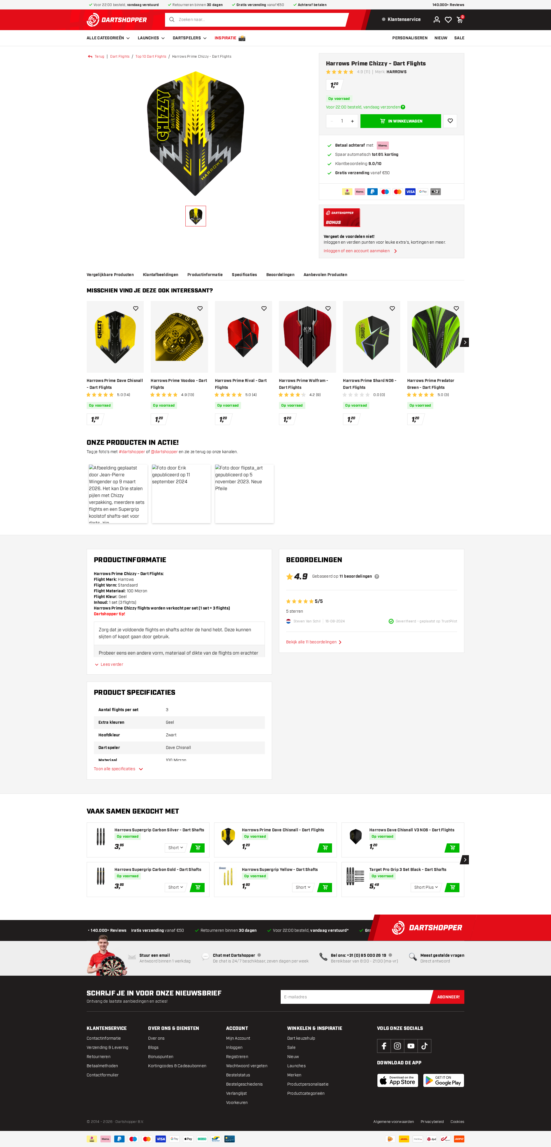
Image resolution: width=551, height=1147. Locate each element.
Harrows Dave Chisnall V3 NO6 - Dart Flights (411, 830)
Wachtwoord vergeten (246, 1065)
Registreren (237, 1056)
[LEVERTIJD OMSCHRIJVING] (403, 107)
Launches (148, 38)
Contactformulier (103, 1075)
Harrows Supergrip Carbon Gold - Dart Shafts (158, 869)
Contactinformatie (104, 1038)
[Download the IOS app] (397, 1080)
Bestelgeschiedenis (244, 1084)
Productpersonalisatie (308, 1084)
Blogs (153, 1047)
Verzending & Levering (107, 1047)
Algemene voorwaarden (393, 1121)
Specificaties (244, 274)
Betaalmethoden (102, 1065)
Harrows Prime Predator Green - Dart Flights (431, 384)
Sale (291, 1047)
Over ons (156, 1038)
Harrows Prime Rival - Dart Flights (241, 384)
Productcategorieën (306, 1093)
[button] (118, 494)
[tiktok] (424, 1046)
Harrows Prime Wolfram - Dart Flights (303, 384)
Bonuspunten (160, 1056)
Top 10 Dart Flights (150, 57)
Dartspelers (187, 38)
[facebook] (384, 1046)
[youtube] (411, 1046)
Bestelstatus (238, 1075)
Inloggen (234, 1047)
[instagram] (397, 1046)
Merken (294, 1075)
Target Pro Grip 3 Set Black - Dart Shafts (407, 869)
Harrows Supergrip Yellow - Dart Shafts (280, 869)
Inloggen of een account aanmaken (357, 251)
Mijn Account (238, 1038)
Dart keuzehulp (301, 1038)
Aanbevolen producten (325, 274)
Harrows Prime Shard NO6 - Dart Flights (369, 384)
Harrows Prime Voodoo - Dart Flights (179, 384)
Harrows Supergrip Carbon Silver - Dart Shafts (159, 830)
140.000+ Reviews (448, 5)
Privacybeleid (432, 1121)
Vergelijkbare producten (110, 274)
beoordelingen (280, 274)
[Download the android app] (443, 1080)
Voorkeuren (237, 1102)
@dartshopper (164, 451)
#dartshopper (132, 451)
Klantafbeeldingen (160, 274)
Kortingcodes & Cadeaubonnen (177, 1065)
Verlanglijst (236, 1093)
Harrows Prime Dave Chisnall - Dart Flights (115, 384)
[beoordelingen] (376, 576)
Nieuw (293, 1056)
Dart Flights (119, 57)
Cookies (457, 1121)
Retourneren (98, 1056)
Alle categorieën (105, 38)
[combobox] (258, 19)
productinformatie (205, 274)
